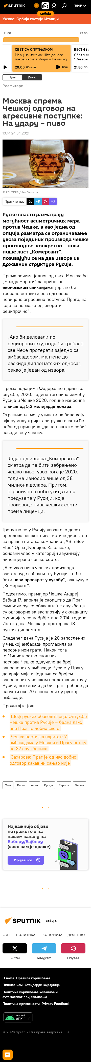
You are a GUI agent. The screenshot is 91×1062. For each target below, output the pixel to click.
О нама (8, 978)
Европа (64, 785)
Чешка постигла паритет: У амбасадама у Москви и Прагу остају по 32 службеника (48, 742)
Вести (21, 785)
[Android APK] (18, 1018)
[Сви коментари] (8, 1055)
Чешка (79, 785)
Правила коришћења (33, 978)
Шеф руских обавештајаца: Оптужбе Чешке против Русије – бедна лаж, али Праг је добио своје (49, 722)
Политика (25, 934)
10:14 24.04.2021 (16, 133)
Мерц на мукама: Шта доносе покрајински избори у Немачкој (41, 57)
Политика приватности (21, 1003)
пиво (34, 785)
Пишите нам (13, 985)
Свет (8, 785)
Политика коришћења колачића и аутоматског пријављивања (30, 994)
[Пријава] (54, 6)
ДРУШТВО (76, 934)
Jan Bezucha (29, 192)
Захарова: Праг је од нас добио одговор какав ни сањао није (44, 760)
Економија (51, 934)
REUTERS (12, 192)
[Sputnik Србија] (15, 7)
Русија (48, 785)
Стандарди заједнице (42, 985)
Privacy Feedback (56, 1003)
